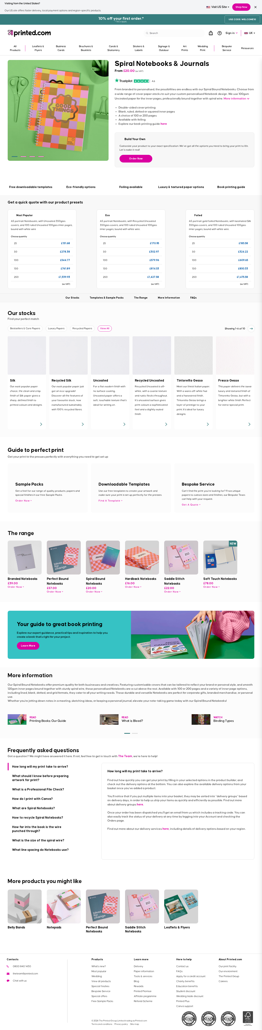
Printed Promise (143, 991)
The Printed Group (229, 976)
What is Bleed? (132, 721)
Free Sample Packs (102, 1001)
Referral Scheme (143, 1001)
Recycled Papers (82, 328)
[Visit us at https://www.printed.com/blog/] (10, 988)
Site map (134, 1024)
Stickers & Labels (138, 48)
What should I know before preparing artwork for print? (40, 778)
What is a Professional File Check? (38, 789)
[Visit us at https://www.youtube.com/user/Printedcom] (22, 988)
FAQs (179, 971)
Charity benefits (185, 981)
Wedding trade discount (189, 996)
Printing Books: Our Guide (48, 721)
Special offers (99, 996)
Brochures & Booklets (86, 48)
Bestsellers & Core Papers (25, 328)
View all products (101, 981)
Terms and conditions (102, 1024)
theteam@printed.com (25, 973)
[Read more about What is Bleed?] (109, 719)
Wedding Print (203, 48)
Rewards (138, 986)
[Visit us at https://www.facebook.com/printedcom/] (16, 988)
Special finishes (100, 986)
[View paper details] (41, 424)
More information (235, 98)
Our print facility (227, 966)
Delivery (138, 966)
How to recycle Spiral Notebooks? (37, 817)
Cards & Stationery (113, 48)
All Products (15, 48)
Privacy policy (121, 1024)
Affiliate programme (145, 996)
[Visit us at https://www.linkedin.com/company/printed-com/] (28, 988)
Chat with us (20, 980)
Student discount (185, 991)
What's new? (98, 966)
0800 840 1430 (22, 966)
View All (104, 328)
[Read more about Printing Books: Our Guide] (17, 719)
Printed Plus (182, 1001)
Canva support (184, 1006)
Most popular (98, 971)
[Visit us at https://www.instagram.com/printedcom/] (40, 988)
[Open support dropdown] (219, 33)
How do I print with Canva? (32, 799)
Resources (247, 48)
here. (140, 804)
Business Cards (61, 48)
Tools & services (143, 976)
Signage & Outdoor (164, 48)
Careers (223, 981)
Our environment (228, 971)
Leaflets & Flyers (38, 48)
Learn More (28, 645)
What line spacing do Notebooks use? (40, 850)
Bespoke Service (227, 48)
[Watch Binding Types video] (201, 719)
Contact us (182, 966)
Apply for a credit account (190, 976)
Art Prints (184, 48)
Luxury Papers (56, 328)
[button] (14, 156)
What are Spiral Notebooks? (33, 808)
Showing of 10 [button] (235, 328)
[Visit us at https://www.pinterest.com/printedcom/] (34, 988)
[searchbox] (174, 33)
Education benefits (187, 986)
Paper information (144, 971)
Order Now (136, 158)
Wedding (96, 976)
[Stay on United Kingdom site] (255, 7)
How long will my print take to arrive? (40, 766)
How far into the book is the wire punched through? (36, 829)
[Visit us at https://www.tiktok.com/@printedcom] (47, 988)
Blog (136, 981)
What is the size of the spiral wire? (38, 840)
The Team (125, 756)
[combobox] (217, 7)
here (164, 123)
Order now (15, 587)
